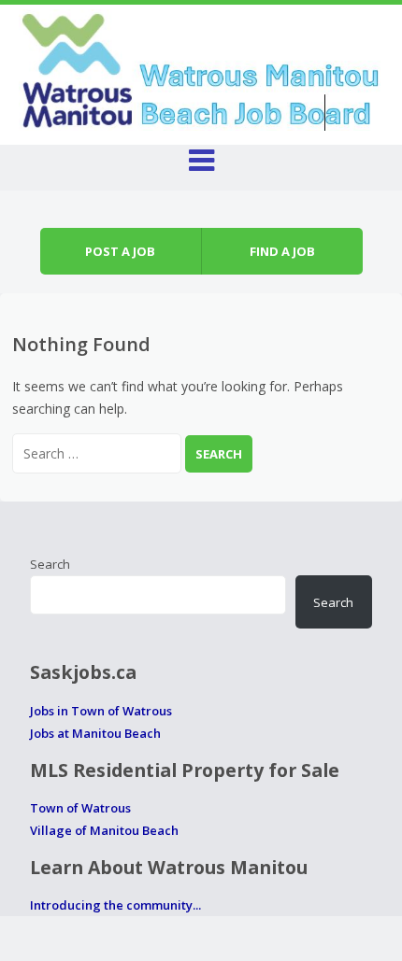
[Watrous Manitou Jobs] (201, 67)
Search (50, 564)
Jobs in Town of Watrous (101, 710)
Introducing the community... (115, 905)
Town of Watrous (80, 807)
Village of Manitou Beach (104, 830)
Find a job (282, 251)
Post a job (120, 251)
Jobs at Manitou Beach (95, 733)
